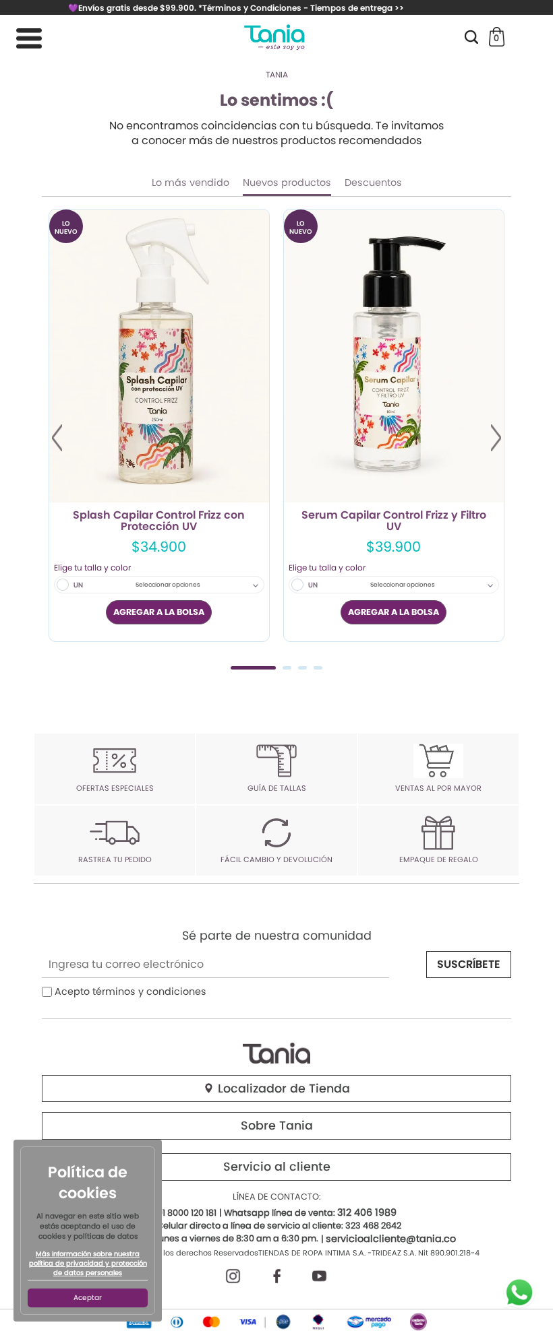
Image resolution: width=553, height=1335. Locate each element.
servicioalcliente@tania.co (391, 1238)
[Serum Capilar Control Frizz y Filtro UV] (394, 355)
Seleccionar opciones (168, 585)
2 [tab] (287, 668)
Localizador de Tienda (282, 1088)
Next (496, 437)
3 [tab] (302, 668)
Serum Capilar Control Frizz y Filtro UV (393, 521)
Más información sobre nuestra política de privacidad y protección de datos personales (88, 1263)
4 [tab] (318, 668)
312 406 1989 (367, 1212)
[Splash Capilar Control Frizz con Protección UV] (159, 355)
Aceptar (88, 1298)
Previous (57, 437)
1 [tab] (253, 668)
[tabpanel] (159, 425)
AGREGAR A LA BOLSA (158, 612)
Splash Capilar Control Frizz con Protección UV (159, 521)
